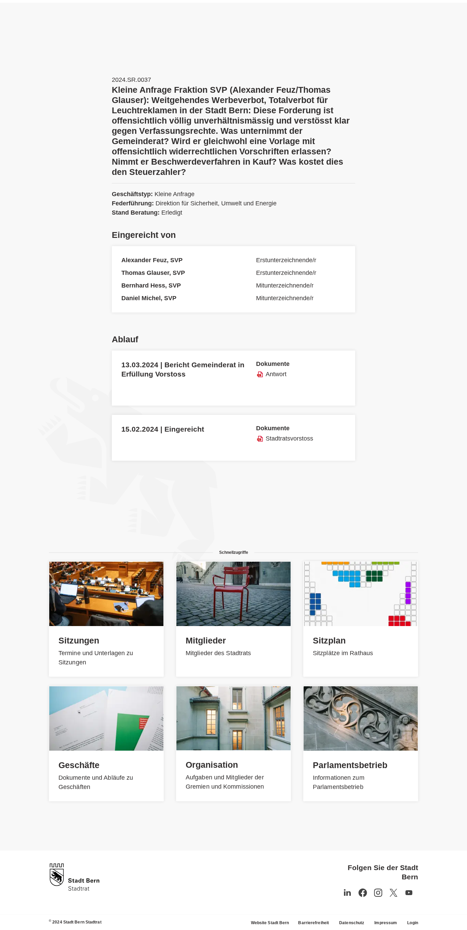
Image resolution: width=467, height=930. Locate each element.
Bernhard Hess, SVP (151, 285)
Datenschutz (351, 922)
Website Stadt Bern (270, 922)
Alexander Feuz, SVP (152, 260)
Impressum (385, 922)
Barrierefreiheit (313, 922)
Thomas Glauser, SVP (153, 272)
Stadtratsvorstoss (289, 438)
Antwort (276, 374)
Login (412, 922)
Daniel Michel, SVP (148, 298)
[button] (409, 893)
